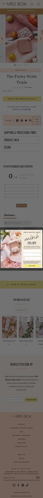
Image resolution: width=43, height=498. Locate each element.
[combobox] (25, 258)
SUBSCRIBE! (32, 265)
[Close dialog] (41, 231)
